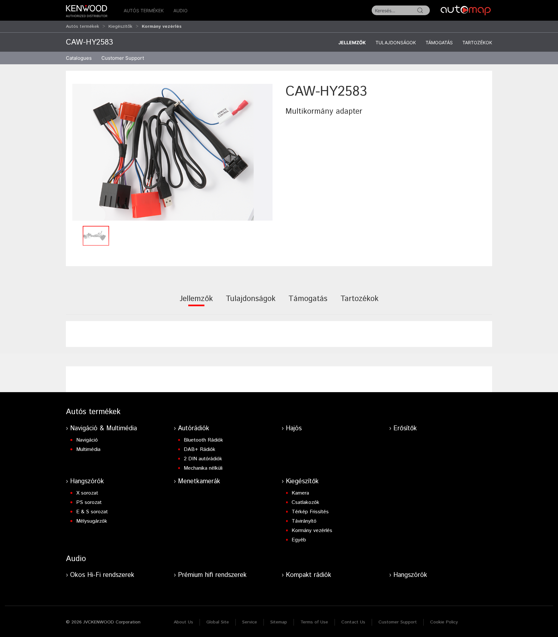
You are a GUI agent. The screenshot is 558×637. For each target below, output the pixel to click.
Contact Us (353, 622)
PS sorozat (89, 502)
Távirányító (304, 521)
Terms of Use (314, 622)
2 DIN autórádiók (203, 459)
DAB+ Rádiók (199, 449)
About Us (183, 622)
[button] (172, 152)
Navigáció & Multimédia (103, 428)
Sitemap (278, 622)
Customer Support (397, 622)
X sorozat (87, 493)
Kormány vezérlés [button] (161, 26)
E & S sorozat (92, 512)
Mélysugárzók (91, 521)
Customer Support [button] (122, 58)
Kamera (300, 493)
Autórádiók (193, 428)
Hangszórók (87, 481)
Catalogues (79, 58)
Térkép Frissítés (310, 512)
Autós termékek (144, 10)
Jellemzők (352, 42)
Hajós (294, 428)
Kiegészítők (120, 26)
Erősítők (405, 428)
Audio (180, 10)
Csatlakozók (305, 502)
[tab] (196, 303)
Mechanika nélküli (203, 468)
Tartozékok (477, 42)
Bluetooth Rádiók (203, 440)
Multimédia (88, 449)
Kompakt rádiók (308, 575)
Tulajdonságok (396, 42)
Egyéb (299, 540)
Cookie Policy (444, 622)
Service (249, 622)
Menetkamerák (199, 481)
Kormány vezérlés (312, 530)
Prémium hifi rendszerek (212, 575)
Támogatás (439, 42)
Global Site (217, 622)
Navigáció (87, 440)
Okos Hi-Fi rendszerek (102, 575)
